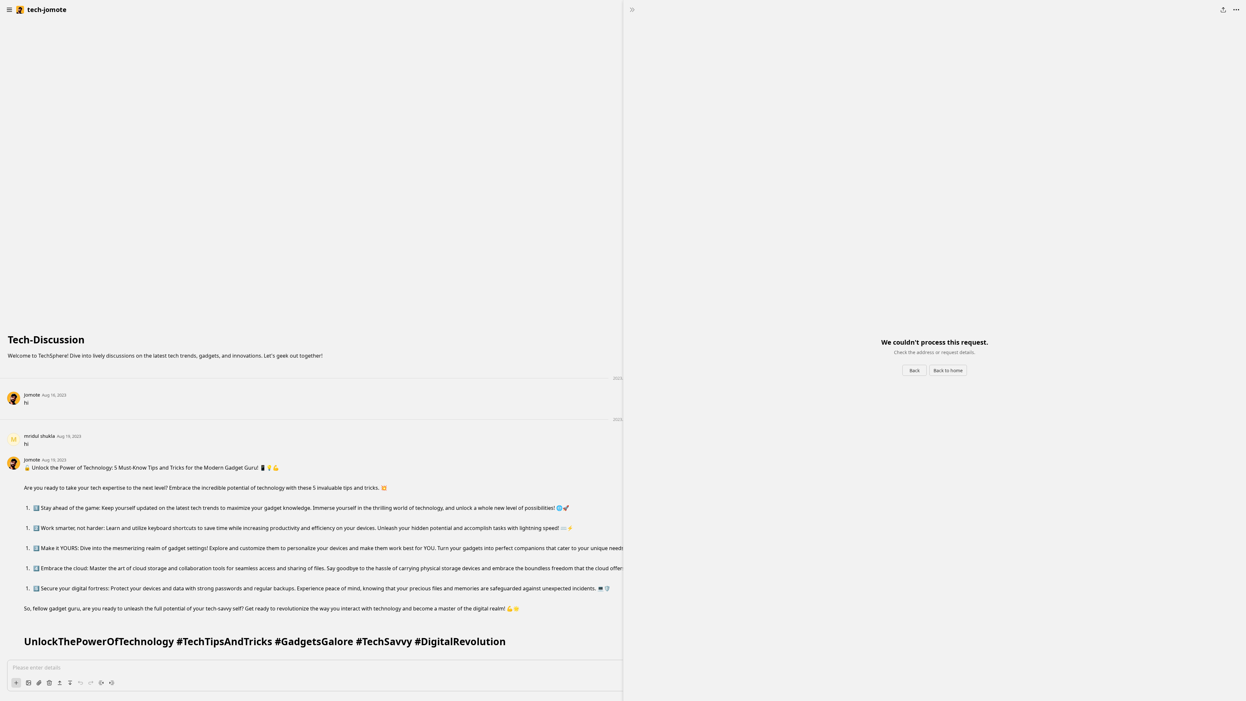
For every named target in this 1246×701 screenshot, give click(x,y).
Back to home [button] (948, 370)
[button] (9, 10)
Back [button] (915, 370)
